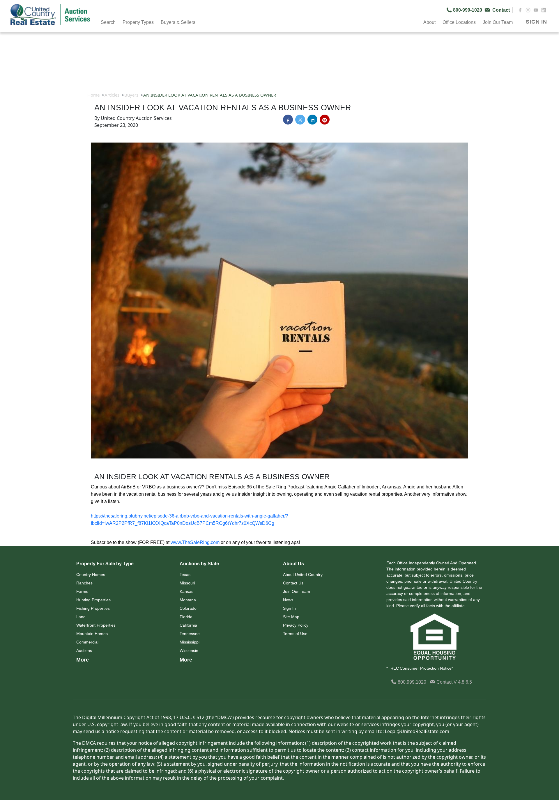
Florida (186, 616)
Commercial (87, 642)
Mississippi (189, 642)
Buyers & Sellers (178, 22)
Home (93, 95)
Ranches (84, 583)
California (188, 625)
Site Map (291, 616)
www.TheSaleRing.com (195, 542)
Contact (444, 682)
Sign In (289, 608)
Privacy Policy (295, 625)
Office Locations (459, 22)
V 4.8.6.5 (463, 682)
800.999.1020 (411, 682)
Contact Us (293, 583)
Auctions (84, 650)
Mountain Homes (92, 633)
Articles (112, 95)
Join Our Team (296, 591)
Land (81, 616)
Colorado (188, 608)
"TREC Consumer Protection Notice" (419, 668)
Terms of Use (295, 633)
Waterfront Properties (96, 625)
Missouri (187, 583)
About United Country (303, 574)
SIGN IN (536, 22)
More (82, 660)
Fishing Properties (93, 608)
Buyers (131, 95)
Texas (185, 574)
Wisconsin (189, 650)
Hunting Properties (93, 600)
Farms (82, 591)
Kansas (186, 591)
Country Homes (90, 574)
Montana (188, 600)
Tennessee (190, 633)
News (288, 600)
